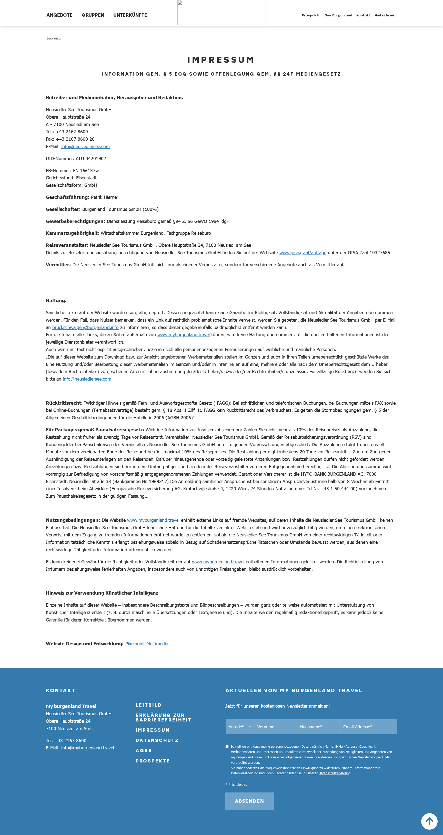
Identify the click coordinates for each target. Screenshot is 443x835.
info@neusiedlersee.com (85, 146)
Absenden (249, 801)
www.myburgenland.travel (183, 334)
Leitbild (149, 704)
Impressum (153, 730)
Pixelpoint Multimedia (146, 643)
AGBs (144, 750)
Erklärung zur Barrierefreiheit (164, 717)
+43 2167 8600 (70, 740)
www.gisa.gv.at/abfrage (302, 252)
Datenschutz (157, 740)
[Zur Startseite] (221, 13)
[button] (429, 821)
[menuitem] (59, 12)
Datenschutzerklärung (334, 773)
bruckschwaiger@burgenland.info (85, 327)
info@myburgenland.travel (87, 747)
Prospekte (153, 760)
